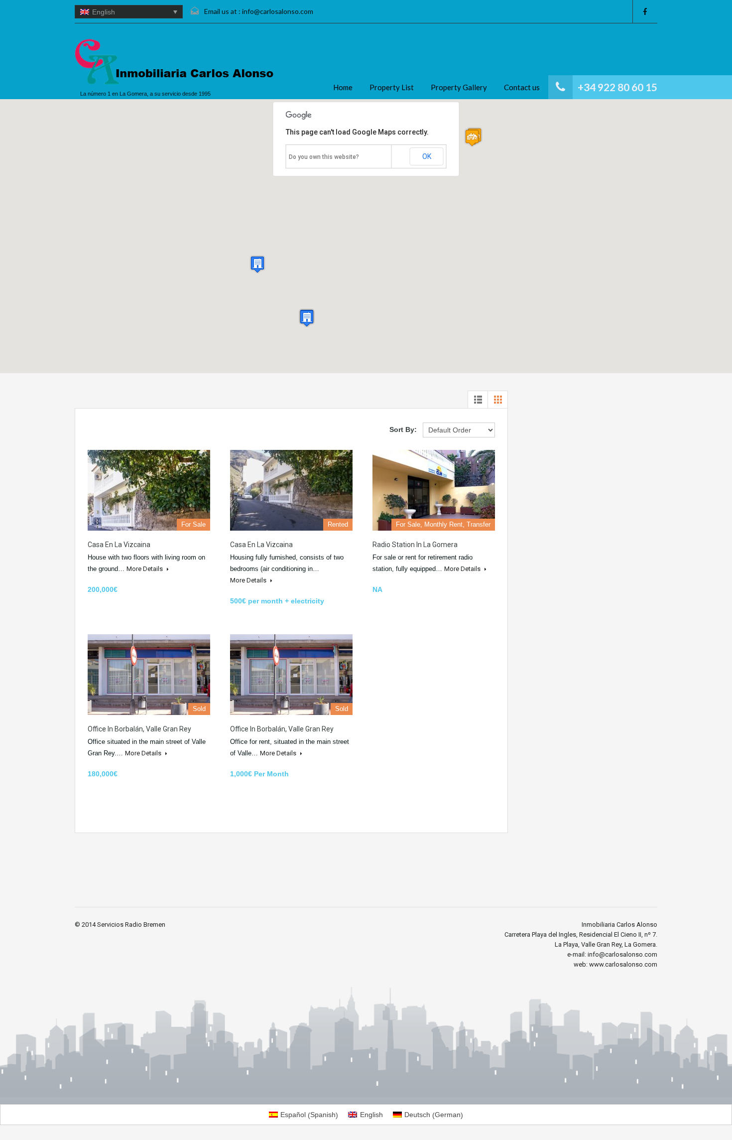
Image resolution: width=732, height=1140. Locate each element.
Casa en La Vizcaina (119, 545)
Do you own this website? (324, 156)
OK (426, 156)
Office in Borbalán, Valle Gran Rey (139, 729)
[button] (472, 138)
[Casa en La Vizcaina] (149, 490)
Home (343, 87)
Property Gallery (459, 87)
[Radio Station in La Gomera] (433, 490)
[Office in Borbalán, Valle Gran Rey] (149, 674)
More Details (145, 568)
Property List (391, 87)
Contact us (522, 87)
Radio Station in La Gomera (415, 545)
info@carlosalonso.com (277, 11)
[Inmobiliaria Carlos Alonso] (174, 62)
